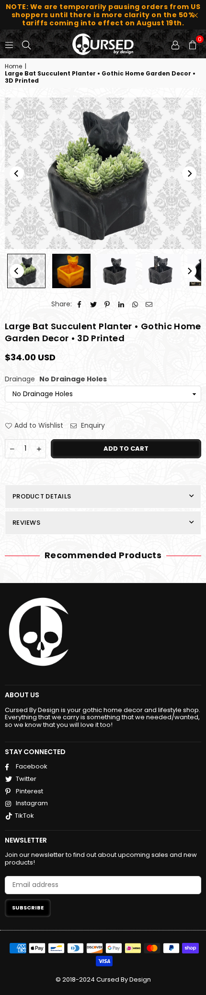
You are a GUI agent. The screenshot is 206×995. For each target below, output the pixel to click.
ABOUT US (22, 695)
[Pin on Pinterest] (107, 304)
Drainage (56, 379)
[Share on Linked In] (121, 304)
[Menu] (9, 44)
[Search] (26, 44)
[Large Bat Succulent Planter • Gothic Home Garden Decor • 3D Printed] (26, 271)
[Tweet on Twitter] (93, 304)
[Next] (189, 173)
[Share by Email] (149, 304)
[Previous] (17, 173)
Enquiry (92, 426)
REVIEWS (26, 522)
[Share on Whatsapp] (135, 304)
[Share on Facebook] (79, 304)
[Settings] (175, 44)
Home (13, 66)
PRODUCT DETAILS (41, 496)
